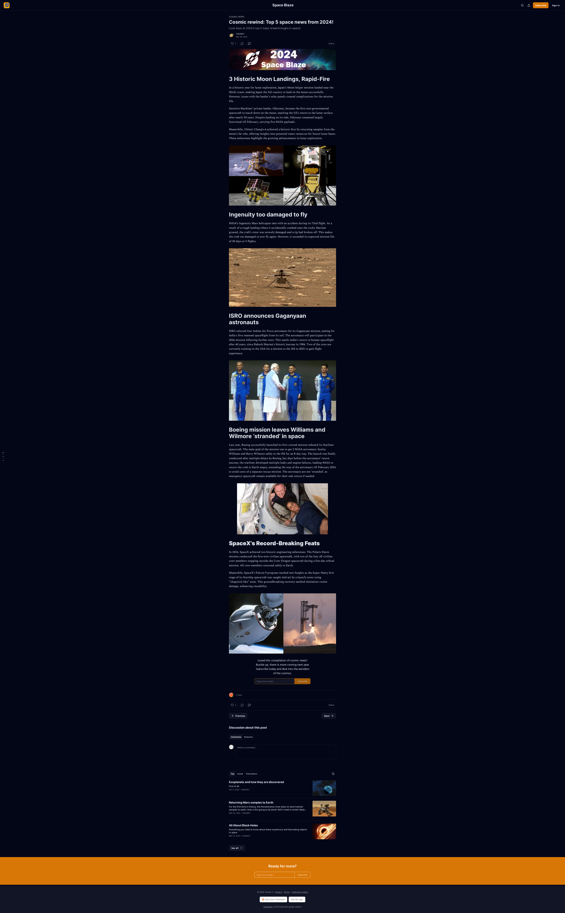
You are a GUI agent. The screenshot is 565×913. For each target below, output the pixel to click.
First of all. (234, 786)
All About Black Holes (243, 825)
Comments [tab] (236, 737)
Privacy (278, 892)
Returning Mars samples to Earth (251, 802)
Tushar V (240, 34)
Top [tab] (232, 773)
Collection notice (300, 892)
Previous (240, 715)
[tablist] (241, 737)
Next (327, 715)
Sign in (556, 5)
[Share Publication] (529, 5)
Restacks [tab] (248, 737)
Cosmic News (236, 16)
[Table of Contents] (3, 456)
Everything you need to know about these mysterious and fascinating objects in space (268, 831)
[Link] (224, 79)
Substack (268, 906)
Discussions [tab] (251, 773)
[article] (282, 788)
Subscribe (540, 5)
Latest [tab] (240, 773)
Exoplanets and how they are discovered (256, 782)
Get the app (297, 899)
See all (235, 847)
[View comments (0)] (242, 44)
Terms (287, 892)
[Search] (522, 5)
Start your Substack (275, 899)
